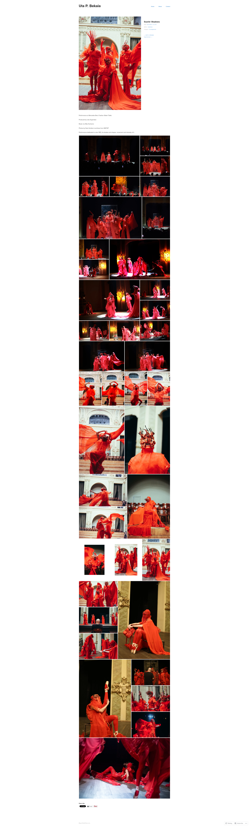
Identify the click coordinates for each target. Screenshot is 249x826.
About (160, 6)
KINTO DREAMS (149, 35)
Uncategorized (152, 29)
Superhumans (148, 37)
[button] (109, 155)
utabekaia (150, 27)
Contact (168, 6)
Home (152, 6)
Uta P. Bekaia (90, 5)
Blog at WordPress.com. (84, 823)
